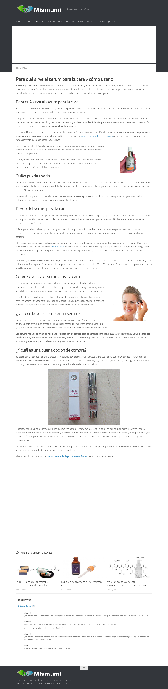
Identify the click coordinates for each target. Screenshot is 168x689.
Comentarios (27, 606)
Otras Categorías (106, 21)
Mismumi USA (61, 683)
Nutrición (91, 21)
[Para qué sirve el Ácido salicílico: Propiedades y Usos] (83, 567)
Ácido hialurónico (23, 21)
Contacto (50, 683)
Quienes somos (39, 683)
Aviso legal (20, 683)
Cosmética (38, 21)
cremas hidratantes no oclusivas (97, 136)
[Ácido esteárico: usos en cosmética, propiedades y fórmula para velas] (38, 567)
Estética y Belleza (54, 21)
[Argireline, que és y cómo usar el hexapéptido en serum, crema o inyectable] (129, 567)
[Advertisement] (84, 44)
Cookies (29, 683)
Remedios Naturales (75, 21)
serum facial (58, 246)
